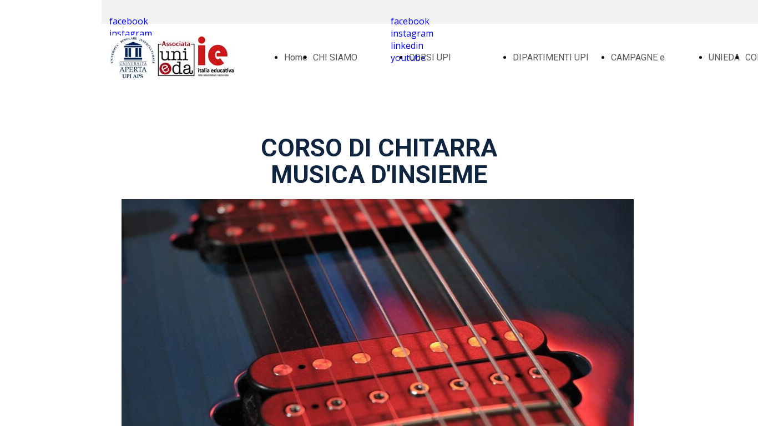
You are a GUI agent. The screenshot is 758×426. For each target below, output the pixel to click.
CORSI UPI (430, 57)
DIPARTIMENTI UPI (551, 57)
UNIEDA (724, 57)
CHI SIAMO (335, 57)
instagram (130, 33)
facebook (128, 21)
